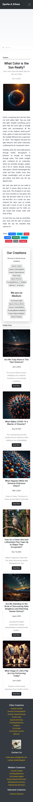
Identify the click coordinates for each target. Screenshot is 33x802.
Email (16, 241)
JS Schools (16, 728)
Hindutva (16, 725)
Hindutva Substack (16, 794)
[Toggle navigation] (29, 4)
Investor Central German (16, 714)
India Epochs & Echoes (16, 785)
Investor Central (16, 708)
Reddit (27, 234)
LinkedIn (7, 237)
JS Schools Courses (16, 731)
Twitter (20, 234)
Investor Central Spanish (16, 711)
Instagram (23, 241)
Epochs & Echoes (16, 720)
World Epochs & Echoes (16, 782)
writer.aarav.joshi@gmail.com (16, 757)
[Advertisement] (16, 27)
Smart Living (16, 717)
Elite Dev (16, 734)
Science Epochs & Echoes (16, 779)
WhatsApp (16, 237)
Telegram (24, 237)
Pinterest (9, 241)
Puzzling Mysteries (17, 723)
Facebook (12, 234)
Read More (16, 386)
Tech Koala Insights (16, 776)
